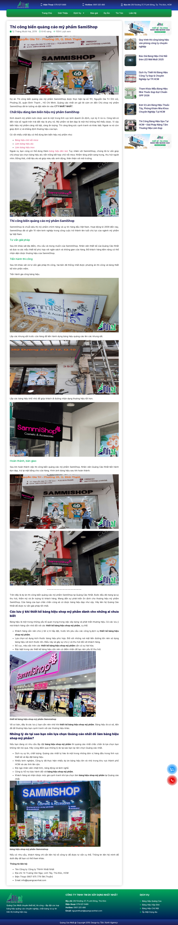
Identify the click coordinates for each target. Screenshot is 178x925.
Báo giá (94, 13)
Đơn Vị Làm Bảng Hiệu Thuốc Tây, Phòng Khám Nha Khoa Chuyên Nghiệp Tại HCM (154, 108)
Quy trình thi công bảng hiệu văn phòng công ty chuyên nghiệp (154, 43)
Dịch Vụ (77, 13)
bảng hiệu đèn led (58, 151)
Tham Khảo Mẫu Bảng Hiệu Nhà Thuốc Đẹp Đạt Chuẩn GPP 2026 (153, 92)
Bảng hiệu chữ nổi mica (26, 140)
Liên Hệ (132, 13)
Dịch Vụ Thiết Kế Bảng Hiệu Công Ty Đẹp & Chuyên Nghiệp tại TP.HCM (153, 75)
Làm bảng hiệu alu (24, 143)
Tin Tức (119, 13)
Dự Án (107, 13)
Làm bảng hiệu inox (25, 147)
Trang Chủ (47, 13)
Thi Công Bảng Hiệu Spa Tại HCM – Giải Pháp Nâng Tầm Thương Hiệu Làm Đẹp (153, 124)
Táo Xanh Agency (109, 922)
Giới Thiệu (63, 13)
